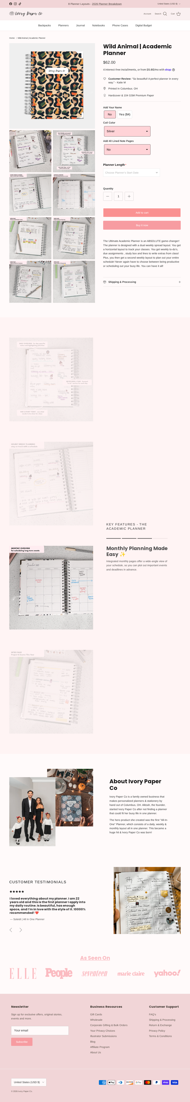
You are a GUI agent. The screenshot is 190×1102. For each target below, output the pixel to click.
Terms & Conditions (160, 1036)
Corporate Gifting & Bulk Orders (108, 1025)
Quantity (108, 188)
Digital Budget (143, 25)
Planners (63, 25)
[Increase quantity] (129, 196)
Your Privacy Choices (102, 1030)
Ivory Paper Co (25, 1091)
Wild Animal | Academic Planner (31, 38)
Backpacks (44, 25)
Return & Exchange (160, 1025)
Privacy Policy (157, 1030)
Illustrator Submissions (103, 1036)
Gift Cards (96, 1014)
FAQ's (152, 1014)
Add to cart (142, 212)
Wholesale (96, 1019)
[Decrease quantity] (107, 196)
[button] (110, 114)
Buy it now (142, 225)
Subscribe (22, 1041)
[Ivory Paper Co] (26, 13)
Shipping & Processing (162, 1019)
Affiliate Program (100, 1047)
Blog (92, 1041)
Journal (80, 25)
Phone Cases (120, 25)
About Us (95, 1052)
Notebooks (98, 25)
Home (12, 38)
